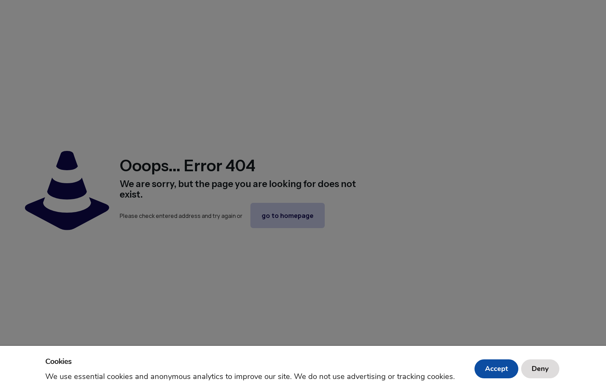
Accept (496, 368)
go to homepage (288, 215)
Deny (540, 368)
